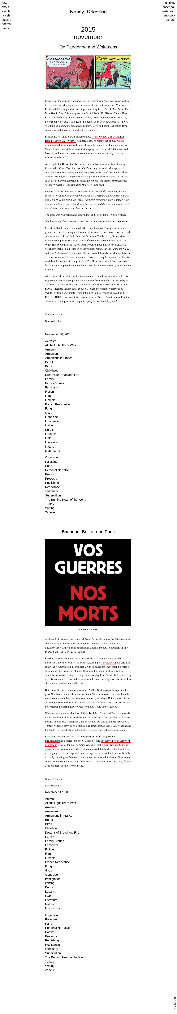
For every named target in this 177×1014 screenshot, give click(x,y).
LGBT (49, 438)
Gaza (48, 412)
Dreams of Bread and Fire (62, 375)
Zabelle (50, 512)
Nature (49, 446)
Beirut (49, 362)
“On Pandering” (89, 168)
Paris (48, 466)
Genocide (51, 417)
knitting (49, 425)
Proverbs (51, 478)
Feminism (51, 387)
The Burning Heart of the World (65, 499)
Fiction (49, 391)
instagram (168, 11)
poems (6, 24)
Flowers (50, 400)
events (6, 11)
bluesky (170, 3)
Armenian (51, 353)
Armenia (50, 349)
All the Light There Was (60, 345)
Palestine (51, 461)
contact (170, 19)
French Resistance (57, 404)
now (4, 3)
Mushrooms (53, 450)
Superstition (53, 495)
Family (49, 379)
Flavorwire (92, 257)
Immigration (53, 421)
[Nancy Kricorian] (88, 12)
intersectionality (101, 301)
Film (48, 396)
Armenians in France (58, 358)
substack (169, 15)
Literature (51, 442)
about (5, 7)
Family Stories (54, 383)
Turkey (49, 504)
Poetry (49, 474)
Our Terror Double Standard (65, 694)
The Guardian (94, 261)
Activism (50, 341)
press (5, 28)
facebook (169, 7)
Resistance (52, 487)
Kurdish (50, 429)
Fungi (49, 408)
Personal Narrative (57, 470)
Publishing (52, 482)
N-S (175, 999)
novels (6, 15)
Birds (48, 366)
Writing (49, 508)
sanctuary (51, 491)
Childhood (51, 370)
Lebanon (51, 434)
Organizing (52, 457)
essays (6, 19)
